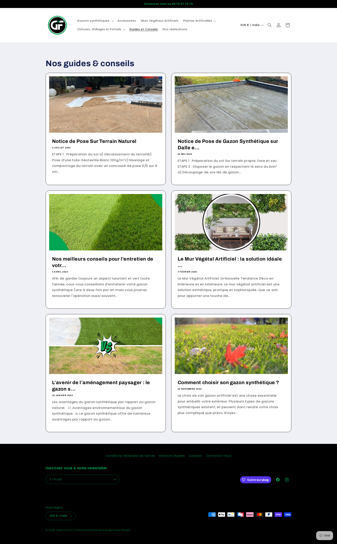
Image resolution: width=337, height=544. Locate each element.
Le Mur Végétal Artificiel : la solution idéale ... (230, 262)
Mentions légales (172, 456)
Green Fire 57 (64, 530)
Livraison (195, 456)
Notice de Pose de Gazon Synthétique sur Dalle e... (228, 144)
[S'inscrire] (114, 479)
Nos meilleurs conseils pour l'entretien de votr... (102, 262)
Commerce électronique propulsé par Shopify (102, 530)
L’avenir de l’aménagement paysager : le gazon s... (101, 386)
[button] (95, 21)
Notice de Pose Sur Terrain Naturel (94, 141)
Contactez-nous (218, 456)
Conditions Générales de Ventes (130, 456)
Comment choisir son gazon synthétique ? (228, 382)
